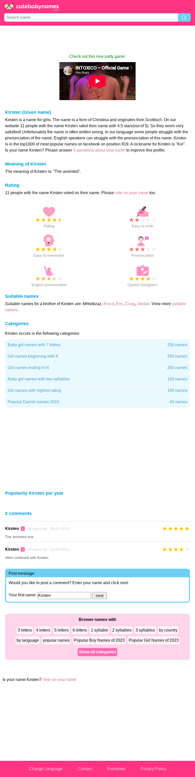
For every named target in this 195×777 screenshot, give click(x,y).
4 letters (43, 630)
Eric (119, 304)
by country (168, 630)
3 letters (25, 630)
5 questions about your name (99, 150)
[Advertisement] (97, 39)
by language (28, 640)
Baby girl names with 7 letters (97, 345)
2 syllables (122, 630)
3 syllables (145, 630)
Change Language (46, 769)
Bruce (108, 304)
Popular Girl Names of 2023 (154, 640)
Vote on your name (59, 679)
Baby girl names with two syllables (97, 379)
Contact (85, 769)
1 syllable (99, 630)
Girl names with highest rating (97, 390)
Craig (130, 304)
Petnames (116, 769)
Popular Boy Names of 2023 (99, 640)
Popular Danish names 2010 (97, 402)
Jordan (143, 304)
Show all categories (97, 652)
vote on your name (131, 193)
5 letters (61, 630)
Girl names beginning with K (97, 356)
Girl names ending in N (97, 367)
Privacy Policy (153, 769)
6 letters (80, 630)
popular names (56, 640)
